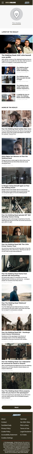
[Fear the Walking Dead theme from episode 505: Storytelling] (16, 269)
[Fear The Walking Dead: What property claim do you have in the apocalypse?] (16, 386)
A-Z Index (23, 435)
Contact (4, 422)
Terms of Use (24, 428)
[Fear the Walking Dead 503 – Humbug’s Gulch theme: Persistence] (16, 328)
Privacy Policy (6, 428)
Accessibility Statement (9, 435)
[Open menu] (3, 3)
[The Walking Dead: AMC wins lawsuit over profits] (16, 50)
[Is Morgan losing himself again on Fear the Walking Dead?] (16, 181)
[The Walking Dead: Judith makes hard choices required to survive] (16, 88)
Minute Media (10, 442)
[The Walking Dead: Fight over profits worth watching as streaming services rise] (16, 70)
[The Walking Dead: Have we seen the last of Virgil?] (16, 79)
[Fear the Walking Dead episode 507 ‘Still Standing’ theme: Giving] (16, 210)
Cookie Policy (5, 431)
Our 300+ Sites (25, 422)
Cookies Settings (7, 438)
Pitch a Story (24, 425)
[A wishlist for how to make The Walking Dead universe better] (16, 97)
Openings (23, 419)
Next (16, 407)
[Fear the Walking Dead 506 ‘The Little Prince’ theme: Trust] (16, 240)
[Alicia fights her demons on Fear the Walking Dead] (16, 152)
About (3, 419)
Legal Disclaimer (25, 431)
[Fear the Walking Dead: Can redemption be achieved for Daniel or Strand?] (16, 357)
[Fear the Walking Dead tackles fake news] (16, 123)
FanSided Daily (6, 425)
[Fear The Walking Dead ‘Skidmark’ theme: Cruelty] (16, 298)
